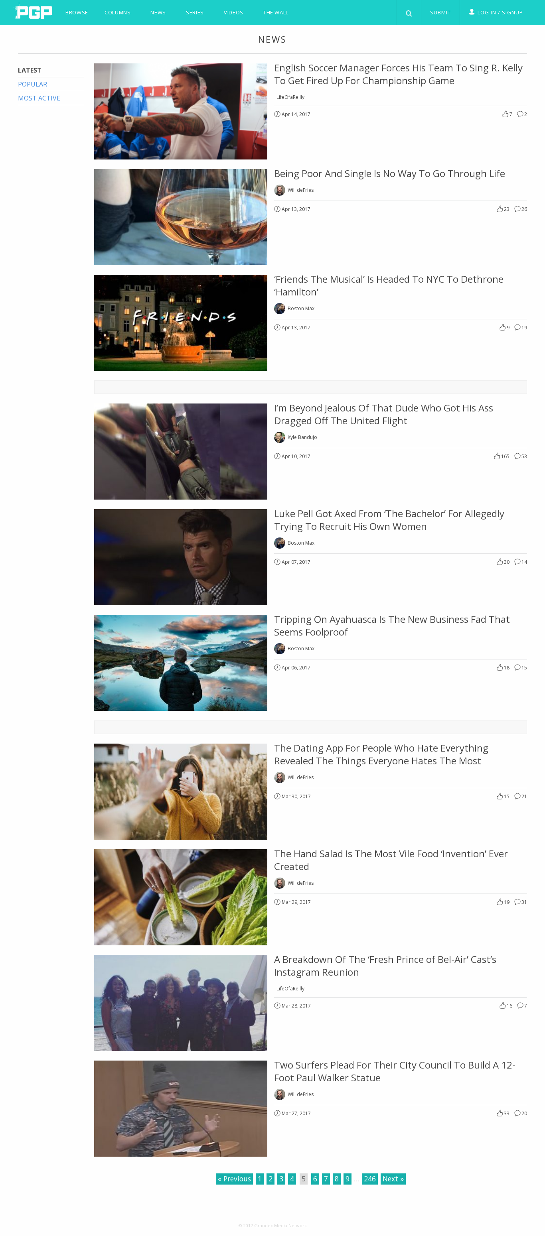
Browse (76, 12)
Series (195, 12)
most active (39, 98)
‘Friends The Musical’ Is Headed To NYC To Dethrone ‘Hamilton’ (389, 285)
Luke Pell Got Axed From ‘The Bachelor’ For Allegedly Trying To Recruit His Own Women (389, 520)
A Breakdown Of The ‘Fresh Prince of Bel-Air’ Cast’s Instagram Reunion (385, 965)
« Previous (234, 1178)
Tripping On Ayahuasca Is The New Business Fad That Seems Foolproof (392, 625)
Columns (118, 12)
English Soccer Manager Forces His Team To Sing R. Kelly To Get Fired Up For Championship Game (398, 74)
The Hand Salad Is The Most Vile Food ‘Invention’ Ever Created (391, 860)
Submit (440, 12)
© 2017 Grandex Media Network (273, 1225)
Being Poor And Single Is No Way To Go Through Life (389, 173)
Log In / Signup (500, 12)
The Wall (275, 12)
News (158, 12)
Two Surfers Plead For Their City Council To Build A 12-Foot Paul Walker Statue (394, 1071)
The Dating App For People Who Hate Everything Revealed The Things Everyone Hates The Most (381, 754)
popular (32, 84)
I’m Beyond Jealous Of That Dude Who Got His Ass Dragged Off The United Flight (383, 414)
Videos (233, 12)
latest (29, 70)
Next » (393, 1178)
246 (370, 1178)
